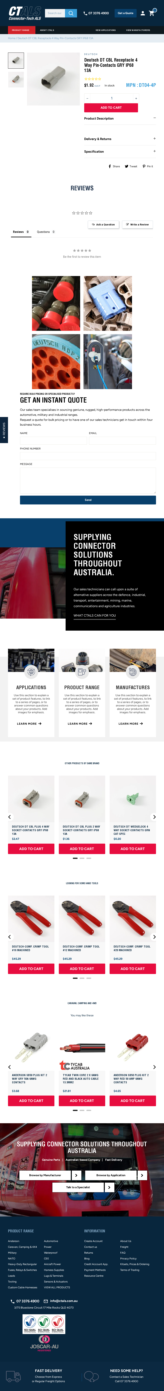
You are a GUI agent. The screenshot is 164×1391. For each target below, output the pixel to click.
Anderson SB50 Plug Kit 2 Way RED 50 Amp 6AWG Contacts (131, 1079)
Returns (88, 1252)
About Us (125, 1241)
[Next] (154, 817)
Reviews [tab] (18, 231)
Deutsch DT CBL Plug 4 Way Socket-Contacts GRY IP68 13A (30, 830)
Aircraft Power (52, 1264)
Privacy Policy (128, 1258)
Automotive (51, 1241)
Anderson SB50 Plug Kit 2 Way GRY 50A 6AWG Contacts (29, 1079)
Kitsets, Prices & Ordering (134, 1264)
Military (12, 1252)
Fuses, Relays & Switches (22, 1269)
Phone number (30, 448)
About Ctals (47, 30)
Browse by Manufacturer (45, 1175)
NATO (11, 1258)
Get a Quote (125, 13)
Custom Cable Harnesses (22, 1287)
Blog (87, 1258)
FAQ (122, 1252)
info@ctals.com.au (64, 1301)
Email (93, 433)
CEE (46, 1258)
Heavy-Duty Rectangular (22, 1264)
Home (11, 38)
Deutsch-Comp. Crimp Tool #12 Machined (81, 948)
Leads (11, 1275)
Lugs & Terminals (53, 1275)
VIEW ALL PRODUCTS (57, 1287)
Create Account (93, 1241)
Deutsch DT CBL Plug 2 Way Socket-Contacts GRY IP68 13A (81, 830)
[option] (16, 61)
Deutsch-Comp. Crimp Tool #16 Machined (30, 948)
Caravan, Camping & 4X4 (22, 1246)
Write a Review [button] (139, 224)
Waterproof (50, 1252)
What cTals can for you (95, 615)
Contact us (90, 1246)
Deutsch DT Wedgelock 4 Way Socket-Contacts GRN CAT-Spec (132, 830)
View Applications (106, 30)
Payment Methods (95, 1269)
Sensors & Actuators (56, 1281)
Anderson (13, 1241)
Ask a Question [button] (105, 224)
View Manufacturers (138, 30)
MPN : (132, 85)
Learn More (27, 723)
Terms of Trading (129, 1269)
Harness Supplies (54, 1269)
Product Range (20, 30)
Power (47, 1246)
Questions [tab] (43, 231)
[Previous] (10, 817)
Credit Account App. (96, 1264)
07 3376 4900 (98, 13)
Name (24, 433)
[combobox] (55, 13)
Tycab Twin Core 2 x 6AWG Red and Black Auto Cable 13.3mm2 (81, 1079)
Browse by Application (110, 1175)
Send (88, 500)
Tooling (12, 1281)
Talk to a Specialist (78, 1187)
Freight (124, 1246)
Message (26, 464)
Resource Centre (93, 1275)
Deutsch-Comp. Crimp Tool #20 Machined (132, 948)
